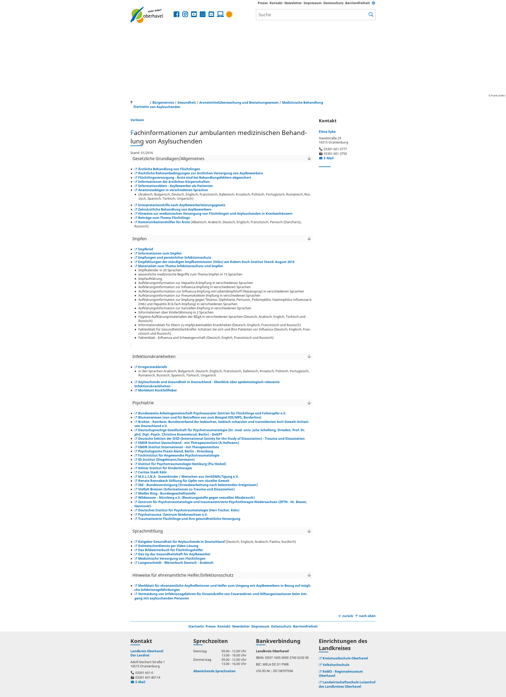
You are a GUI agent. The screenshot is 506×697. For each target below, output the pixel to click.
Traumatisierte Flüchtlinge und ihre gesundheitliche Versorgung (189, 519)
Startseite (196, 626)
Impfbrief (145, 249)
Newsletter (293, 3)
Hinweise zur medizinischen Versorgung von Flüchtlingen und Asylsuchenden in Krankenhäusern (215, 213)
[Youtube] (194, 14)
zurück (347, 616)
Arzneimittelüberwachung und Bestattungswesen (239, 102)
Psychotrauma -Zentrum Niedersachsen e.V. (173, 514)
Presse (263, 3)
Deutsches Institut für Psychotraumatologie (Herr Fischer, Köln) (188, 510)
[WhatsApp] (203, 14)
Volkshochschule (336, 665)
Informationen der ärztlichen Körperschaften (174, 181)
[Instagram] (185, 14)
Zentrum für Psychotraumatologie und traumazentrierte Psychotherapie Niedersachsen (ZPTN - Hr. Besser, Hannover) (220, 504)
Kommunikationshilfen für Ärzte (164, 222)
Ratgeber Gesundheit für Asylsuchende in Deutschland (181, 541)
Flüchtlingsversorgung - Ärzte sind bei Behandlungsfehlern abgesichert (194, 177)
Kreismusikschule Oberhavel (345, 658)
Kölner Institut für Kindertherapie (165, 468)
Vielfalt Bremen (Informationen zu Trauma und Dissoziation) (186, 489)
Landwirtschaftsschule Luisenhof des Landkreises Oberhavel (347, 684)
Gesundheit (186, 102)
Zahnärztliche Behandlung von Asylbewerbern (174, 209)
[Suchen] (371, 15)
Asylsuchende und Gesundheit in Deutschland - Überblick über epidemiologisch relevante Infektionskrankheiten (206, 384)
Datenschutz (333, 3)
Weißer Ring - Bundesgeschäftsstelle (167, 493)
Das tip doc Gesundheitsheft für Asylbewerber (174, 554)
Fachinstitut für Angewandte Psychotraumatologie (178, 455)
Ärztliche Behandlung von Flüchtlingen (169, 169)
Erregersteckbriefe (152, 367)
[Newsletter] (211, 14)
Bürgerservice (163, 102)
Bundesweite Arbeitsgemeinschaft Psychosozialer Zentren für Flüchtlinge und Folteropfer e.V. (212, 413)
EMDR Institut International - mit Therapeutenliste (178, 447)
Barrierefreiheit (357, 3)
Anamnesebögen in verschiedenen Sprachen (173, 190)
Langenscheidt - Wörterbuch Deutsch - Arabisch (175, 562)
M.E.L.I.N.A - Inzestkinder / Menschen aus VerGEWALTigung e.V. (188, 476)
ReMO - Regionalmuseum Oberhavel (341, 673)
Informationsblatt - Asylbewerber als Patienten (175, 186)
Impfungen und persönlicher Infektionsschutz (174, 257)
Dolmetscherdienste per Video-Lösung (168, 546)
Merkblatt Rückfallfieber (157, 390)
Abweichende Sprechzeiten (214, 671)
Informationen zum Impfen (160, 253)
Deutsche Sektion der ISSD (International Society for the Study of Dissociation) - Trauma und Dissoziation (221, 438)
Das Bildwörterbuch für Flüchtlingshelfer (170, 550)
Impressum (313, 3)
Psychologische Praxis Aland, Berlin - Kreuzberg (175, 451)
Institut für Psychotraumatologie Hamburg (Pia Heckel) (182, 464)
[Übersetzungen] (374, 3)
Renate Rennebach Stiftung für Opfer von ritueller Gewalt (183, 481)
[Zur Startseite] (151, 14)
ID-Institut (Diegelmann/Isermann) (166, 459)
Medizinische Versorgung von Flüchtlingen (172, 558)
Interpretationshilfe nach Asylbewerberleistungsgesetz (181, 205)
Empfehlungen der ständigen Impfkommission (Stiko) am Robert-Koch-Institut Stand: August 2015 (216, 262)
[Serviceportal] (219, 14)
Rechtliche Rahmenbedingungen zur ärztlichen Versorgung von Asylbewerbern (200, 173)
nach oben (367, 616)
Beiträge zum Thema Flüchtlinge (164, 218)
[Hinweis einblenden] (229, 14)
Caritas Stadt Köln (152, 472)
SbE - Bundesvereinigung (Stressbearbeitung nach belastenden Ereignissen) (198, 485)
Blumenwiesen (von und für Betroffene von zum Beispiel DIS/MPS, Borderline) (199, 417)
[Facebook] (176, 14)
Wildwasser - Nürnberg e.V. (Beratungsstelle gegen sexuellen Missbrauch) (196, 497)
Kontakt (276, 3)
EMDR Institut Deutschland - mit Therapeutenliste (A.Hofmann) (188, 443)
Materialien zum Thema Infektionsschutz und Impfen (180, 266)
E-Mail (326, 158)
